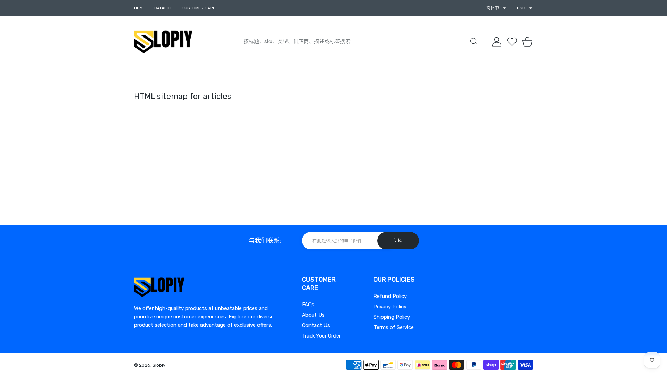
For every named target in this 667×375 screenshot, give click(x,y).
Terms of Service (393, 327)
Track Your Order (321, 336)
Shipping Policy (391, 317)
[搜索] (474, 41)
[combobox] (362, 41)
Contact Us (316, 325)
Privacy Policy (389, 306)
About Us (313, 315)
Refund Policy (390, 296)
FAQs (308, 304)
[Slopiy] (163, 41)
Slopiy (159, 365)
